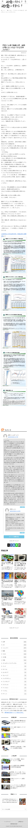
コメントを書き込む (14, 536)
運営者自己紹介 (14, 823)
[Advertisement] (14, 28)
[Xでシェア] (8, 545)
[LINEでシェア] (16, 545)
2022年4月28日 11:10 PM (15, 511)
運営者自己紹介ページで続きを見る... (14, 712)
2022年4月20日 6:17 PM (13, 437)
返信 (23, 507)
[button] (19, 545)
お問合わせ (20, 821)
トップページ (7, 821)
